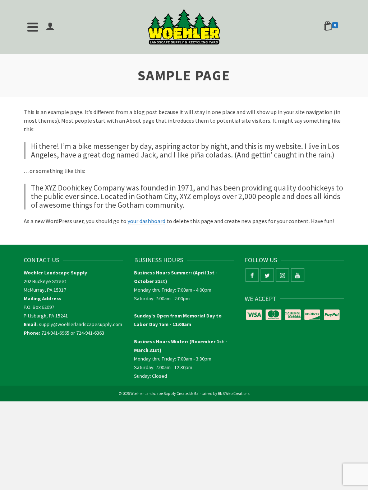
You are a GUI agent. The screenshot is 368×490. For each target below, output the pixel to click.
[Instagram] (282, 275)
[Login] (50, 27)
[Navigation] (33, 27)
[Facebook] (252, 275)
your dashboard (146, 221)
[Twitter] (267, 275)
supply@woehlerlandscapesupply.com (80, 324)
